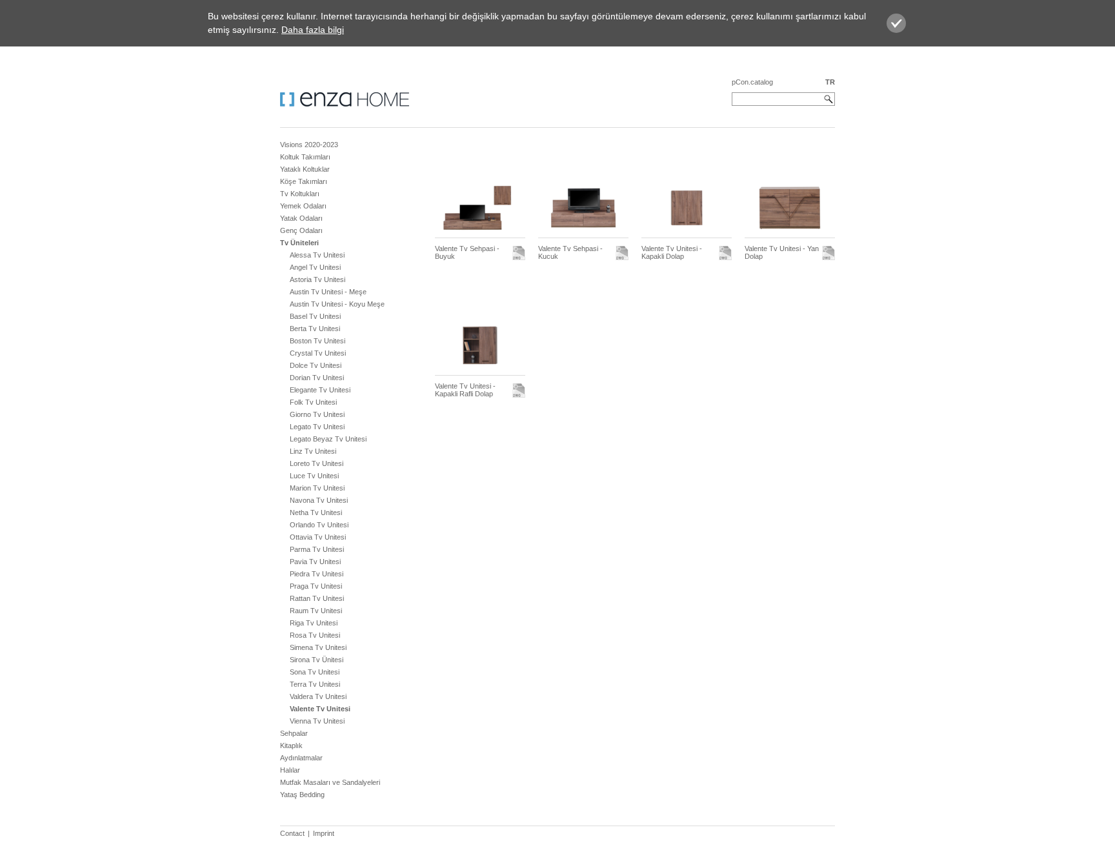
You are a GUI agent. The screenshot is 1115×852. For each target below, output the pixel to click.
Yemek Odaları (303, 206)
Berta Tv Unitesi (315, 328)
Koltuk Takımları (305, 157)
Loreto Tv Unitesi (316, 463)
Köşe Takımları (303, 181)
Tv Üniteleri (299, 243)
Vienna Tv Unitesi (317, 721)
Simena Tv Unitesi (318, 647)
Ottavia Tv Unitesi (318, 537)
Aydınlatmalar (301, 758)
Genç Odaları (301, 230)
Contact (292, 833)
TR (830, 82)
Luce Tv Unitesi (314, 476)
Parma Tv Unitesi (317, 549)
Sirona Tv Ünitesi (316, 660)
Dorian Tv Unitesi (317, 377)
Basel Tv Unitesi (315, 316)
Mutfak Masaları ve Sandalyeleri (330, 782)
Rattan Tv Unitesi (317, 598)
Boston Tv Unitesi (317, 341)
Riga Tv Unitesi (313, 623)
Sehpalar (294, 733)
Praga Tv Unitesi (316, 586)
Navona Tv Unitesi (319, 500)
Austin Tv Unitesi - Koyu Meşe (337, 304)
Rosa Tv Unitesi (315, 635)
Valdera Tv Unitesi (318, 696)
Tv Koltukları (299, 194)
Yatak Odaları (301, 218)
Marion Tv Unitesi (317, 488)
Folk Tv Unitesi (313, 402)
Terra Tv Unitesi (315, 684)
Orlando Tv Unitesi (319, 525)
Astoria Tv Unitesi (317, 279)
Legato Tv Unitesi (317, 427)
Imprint (323, 833)
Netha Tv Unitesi (316, 512)
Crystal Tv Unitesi (318, 353)
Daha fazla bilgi (312, 30)
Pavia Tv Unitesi (315, 561)
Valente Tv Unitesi (320, 709)
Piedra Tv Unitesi (316, 574)
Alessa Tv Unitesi (317, 255)
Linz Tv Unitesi (313, 451)
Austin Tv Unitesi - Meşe (328, 292)
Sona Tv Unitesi (314, 672)
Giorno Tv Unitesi (317, 414)
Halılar (290, 770)
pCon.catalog (752, 82)
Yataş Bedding (302, 794)
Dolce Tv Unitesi (315, 365)
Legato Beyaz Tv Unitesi (328, 439)
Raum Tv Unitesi (316, 610)
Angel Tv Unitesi (315, 267)
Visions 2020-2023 (309, 144)
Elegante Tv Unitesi (320, 390)
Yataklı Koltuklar (305, 169)
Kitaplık (291, 745)
